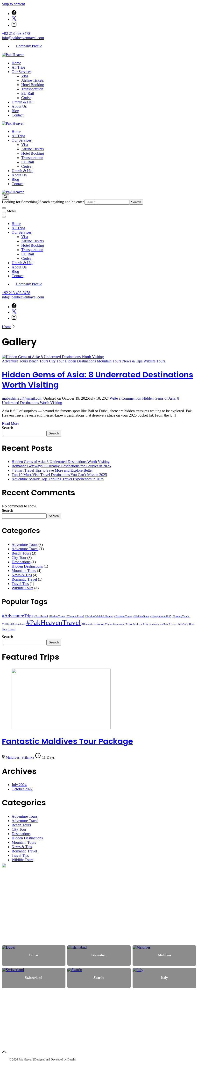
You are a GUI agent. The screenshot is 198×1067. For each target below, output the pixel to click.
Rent (191, 624)
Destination (30, 916)
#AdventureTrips (17, 615)
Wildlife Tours (154, 361)
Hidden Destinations (80, 361)
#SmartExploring (115, 624)
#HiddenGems (141, 616)
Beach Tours (38, 361)
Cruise (26, 98)
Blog (15, 111)
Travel (11, 629)
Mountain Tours (109, 361)
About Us (19, 106)
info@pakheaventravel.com (23, 38)
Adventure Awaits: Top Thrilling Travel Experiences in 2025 (58, 479)
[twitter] (14, 19)
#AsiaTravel (41, 616)
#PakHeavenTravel (53, 622)
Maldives (13, 757)
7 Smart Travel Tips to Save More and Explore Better (52, 470)
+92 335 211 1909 (20, 1029)
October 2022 (22, 789)
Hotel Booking (32, 85)
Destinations (21, 562)
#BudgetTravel (57, 616)
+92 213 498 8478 (16, 33)
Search (7, 428)
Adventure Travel (25, 549)
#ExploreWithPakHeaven (99, 616)
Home (16, 63)
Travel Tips (20, 584)
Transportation (32, 89)
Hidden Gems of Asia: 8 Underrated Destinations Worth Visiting (97, 379)
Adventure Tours (15, 361)
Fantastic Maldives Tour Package (67, 741)
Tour (4, 629)
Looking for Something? (20, 202)
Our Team (29, 922)
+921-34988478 (19, 1036)
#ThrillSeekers (134, 624)
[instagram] (14, 25)
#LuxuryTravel (181, 616)
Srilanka (27, 757)
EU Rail (27, 93)
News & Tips (132, 361)
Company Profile (29, 46)
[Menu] (4, 212)
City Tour (56, 361)
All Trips (18, 67)
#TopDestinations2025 (155, 624)
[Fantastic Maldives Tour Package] (61, 728)
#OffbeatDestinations (13, 624)
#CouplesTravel (75, 616)
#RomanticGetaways (93, 624)
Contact (17, 115)
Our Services (21, 72)
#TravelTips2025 (178, 624)
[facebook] (14, 14)
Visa (24, 76)
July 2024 (19, 785)
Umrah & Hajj (23, 102)
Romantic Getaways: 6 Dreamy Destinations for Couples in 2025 (61, 466)
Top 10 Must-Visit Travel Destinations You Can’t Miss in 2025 (59, 475)
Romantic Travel (24, 579)
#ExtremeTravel (123, 616)
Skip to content (13, 4)
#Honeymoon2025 (160, 616)
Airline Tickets (32, 80)
